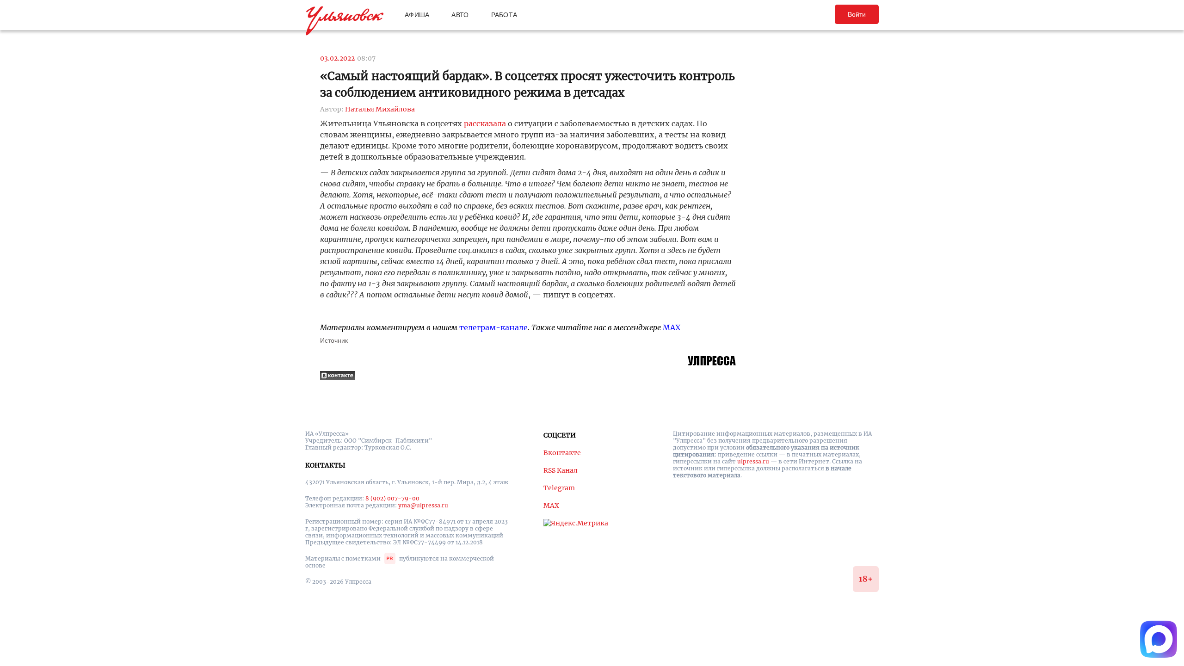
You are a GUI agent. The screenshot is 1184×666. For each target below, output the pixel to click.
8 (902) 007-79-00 (392, 498)
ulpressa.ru (753, 461)
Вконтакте (562, 453)
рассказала (485, 123)
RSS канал (560, 470)
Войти (857, 14)
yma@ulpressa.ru (423, 505)
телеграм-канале (493, 327)
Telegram (559, 488)
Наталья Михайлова (380, 109)
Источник (334, 340)
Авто (460, 14)
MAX (671, 327)
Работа (504, 14)
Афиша (417, 14)
